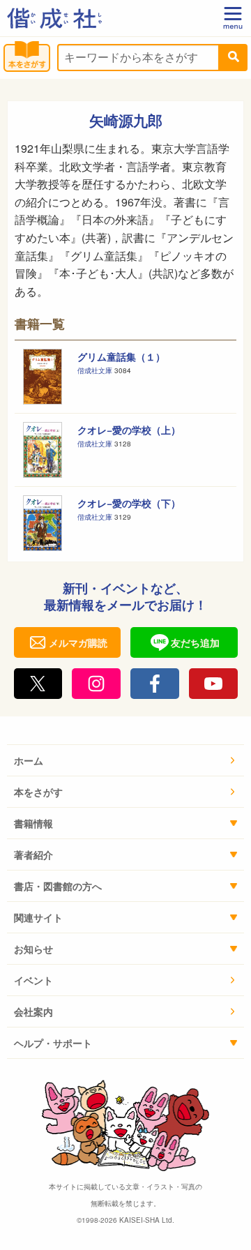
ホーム (28, 760)
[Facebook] (154, 683)
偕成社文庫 (95, 370)
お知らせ (33, 949)
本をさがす (38, 792)
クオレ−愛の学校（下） (129, 503)
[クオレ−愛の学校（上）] (42, 450)
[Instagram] (96, 683)
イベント (33, 980)
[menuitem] (125, 760)
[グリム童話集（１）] (42, 377)
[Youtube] (213, 683)
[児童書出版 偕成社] (54, 18)
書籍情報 (33, 823)
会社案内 (33, 1011)
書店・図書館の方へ (58, 886)
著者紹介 (33, 854)
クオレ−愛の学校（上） (129, 430)
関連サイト (38, 917)
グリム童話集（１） (121, 356)
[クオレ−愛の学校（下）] (42, 523)
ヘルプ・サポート (53, 1043)
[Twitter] (38, 683)
